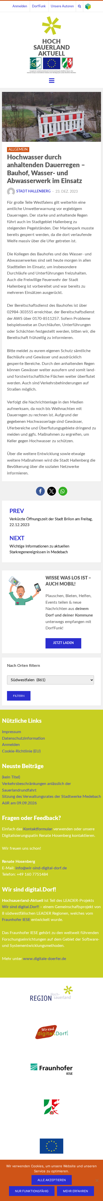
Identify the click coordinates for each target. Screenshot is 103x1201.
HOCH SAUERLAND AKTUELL (52, 48)
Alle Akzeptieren (52, 1180)
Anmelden (19, 6)
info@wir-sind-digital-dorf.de (41, 868)
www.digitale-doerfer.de (44, 959)
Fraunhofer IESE (16, 920)
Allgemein (18, 149)
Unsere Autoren (62, 6)
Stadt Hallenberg (33, 191)
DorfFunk (39, 6)
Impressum (11, 732)
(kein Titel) (11, 777)
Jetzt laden (63, 643)
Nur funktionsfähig (31, 1191)
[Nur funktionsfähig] (96, 1180)
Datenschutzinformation (23, 738)
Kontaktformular (37, 829)
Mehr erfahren (75, 1191)
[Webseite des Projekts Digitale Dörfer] (88, 6)
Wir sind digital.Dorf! (20, 907)
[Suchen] (79, 6)
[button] (40, 491)
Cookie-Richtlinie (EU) (21, 751)
